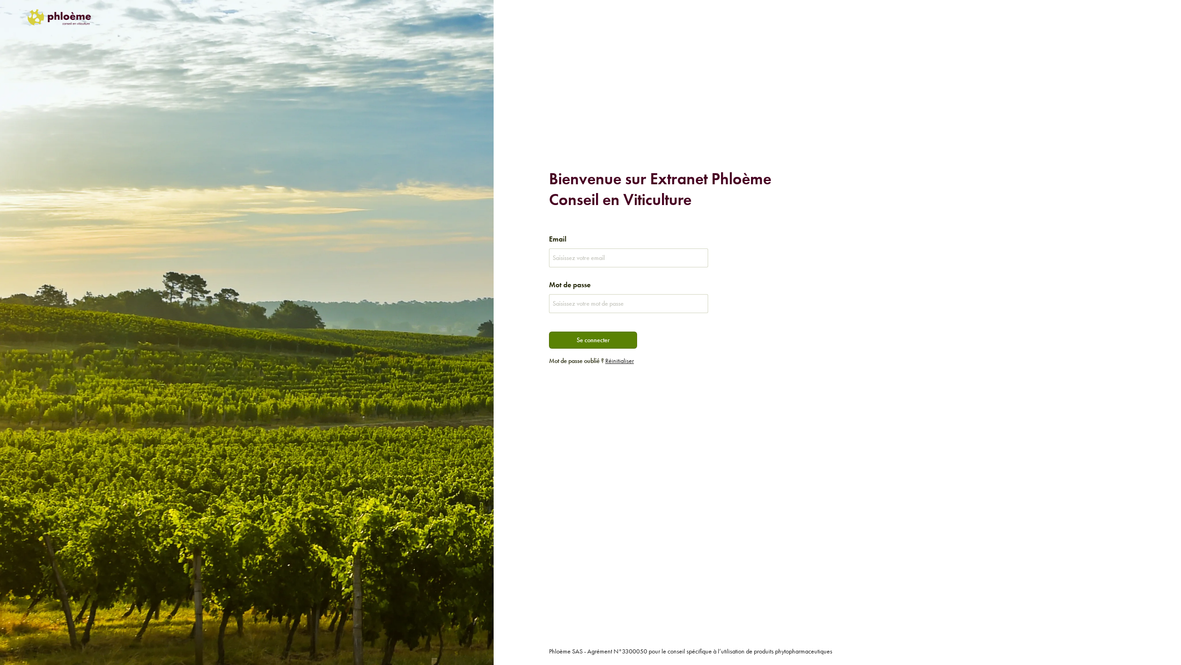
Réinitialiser (619, 361)
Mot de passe (569, 285)
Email (558, 239)
